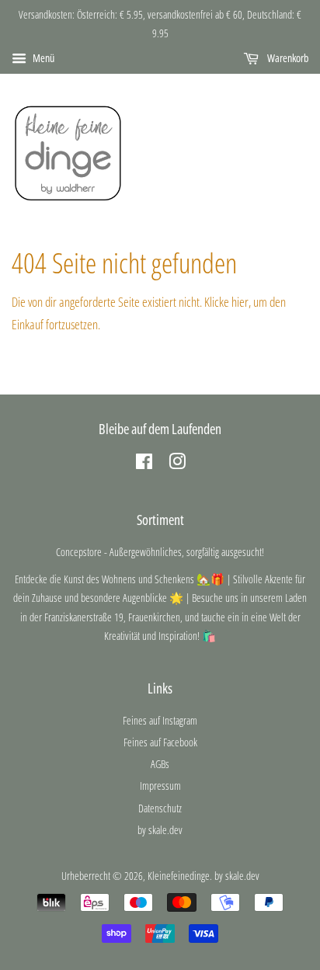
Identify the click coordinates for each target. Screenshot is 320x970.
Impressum (160, 785)
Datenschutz (160, 808)
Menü (42, 57)
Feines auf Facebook (160, 742)
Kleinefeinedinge (179, 875)
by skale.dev (160, 829)
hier (240, 302)
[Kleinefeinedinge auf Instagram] (177, 464)
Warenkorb (286, 57)
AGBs (160, 763)
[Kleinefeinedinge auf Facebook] (144, 464)
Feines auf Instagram (160, 720)
